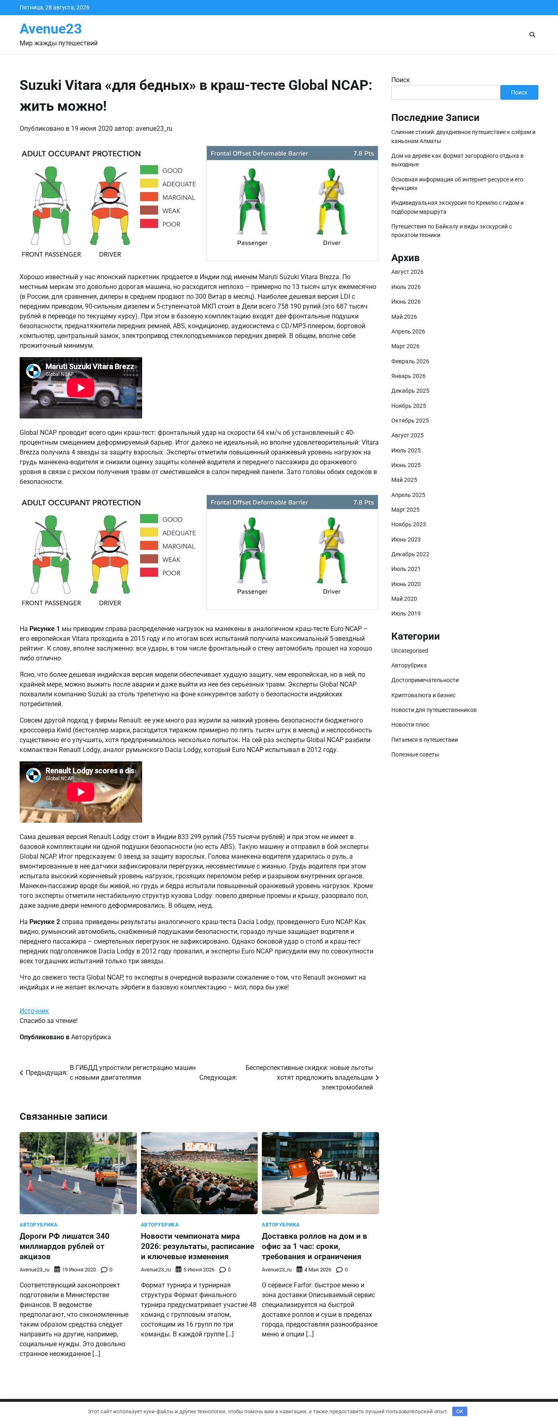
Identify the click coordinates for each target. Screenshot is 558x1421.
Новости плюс (410, 725)
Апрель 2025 (408, 495)
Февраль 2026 (410, 361)
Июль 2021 (406, 569)
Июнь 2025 (406, 465)
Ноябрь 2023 (408, 524)
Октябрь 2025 (410, 420)
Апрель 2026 (408, 331)
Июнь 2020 (406, 584)
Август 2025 (407, 435)
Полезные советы (415, 754)
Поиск (400, 80)
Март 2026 (405, 346)
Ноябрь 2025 (408, 406)
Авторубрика (91, 1037)
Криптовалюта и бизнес (423, 695)
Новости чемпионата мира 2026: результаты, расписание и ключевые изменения (197, 1246)
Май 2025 (404, 480)
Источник (34, 1011)
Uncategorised (409, 650)
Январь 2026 (408, 376)
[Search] (532, 35)
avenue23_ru (154, 128)
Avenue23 (51, 29)
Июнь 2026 (406, 301)
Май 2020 (404, 598)
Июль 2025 (406, 450)
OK (459, 1411)
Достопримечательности (425, 680)
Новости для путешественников (434, 710)
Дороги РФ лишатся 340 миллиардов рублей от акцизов (64, 1246)
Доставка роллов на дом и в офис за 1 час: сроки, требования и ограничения (314, 1246)
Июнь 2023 (406, 539)
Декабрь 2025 (410, 391)
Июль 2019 (406, 614)
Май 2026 (404, 316)
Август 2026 (407, 272)
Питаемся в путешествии (424, 739)
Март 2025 (405, 509)
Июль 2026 (406, 287)
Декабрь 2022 (410, 554)
